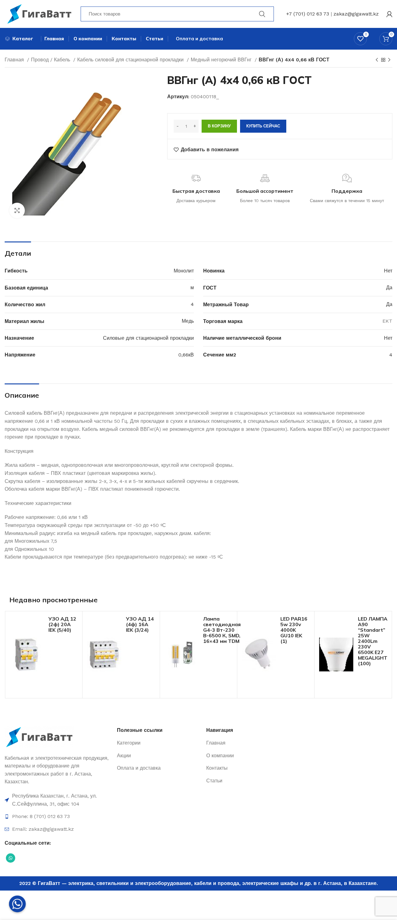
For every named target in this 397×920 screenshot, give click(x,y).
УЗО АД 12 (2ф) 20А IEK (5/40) (62, 624)
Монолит (184, 271)
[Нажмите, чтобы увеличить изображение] (17, 210)
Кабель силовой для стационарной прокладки (131, 60)
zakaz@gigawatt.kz (356, 14)
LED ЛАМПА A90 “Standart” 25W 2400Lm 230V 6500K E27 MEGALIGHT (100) (372, 641)
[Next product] (389, 60)
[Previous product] (377, 60)
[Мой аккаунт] (389, 14)
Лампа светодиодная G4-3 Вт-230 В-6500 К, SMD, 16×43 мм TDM (222, 630)
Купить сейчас (263, 126)
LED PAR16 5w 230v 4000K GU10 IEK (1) (293, 630)
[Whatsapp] (17, 904)
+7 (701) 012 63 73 (307, 14)
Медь (188, 321)
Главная (15, 60)
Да (389, 287)
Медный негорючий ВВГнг (222, 60)
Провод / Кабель (51, 60)
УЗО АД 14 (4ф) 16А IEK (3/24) (140, 624)
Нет (388, 271)
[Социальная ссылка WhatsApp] (10, 858)
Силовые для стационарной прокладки (148, 338)
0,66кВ (186, 355)
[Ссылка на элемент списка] (58, 800)
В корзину (219, 126)
